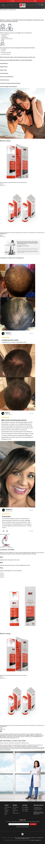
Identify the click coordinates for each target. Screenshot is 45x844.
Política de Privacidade (27, 840)
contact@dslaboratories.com (38, 809)
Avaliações (7, 810)
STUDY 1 (2, 573)
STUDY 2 (2, 574)
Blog (13, 811)
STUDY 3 (2, 575)
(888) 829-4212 (38, 807)
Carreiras (14, 808)
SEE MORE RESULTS (5, 534)
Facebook (26, 807)
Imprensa (6, 811)
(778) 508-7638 (39, 808)
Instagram (26, 809)
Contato (6, 813)
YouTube (26, 811)
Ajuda (6, 814)
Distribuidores (15, 810)
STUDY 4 (2, 577)
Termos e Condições (18, 840)
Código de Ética (16, 813)
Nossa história (15, 807)
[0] (42, 5)
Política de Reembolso (9, 840)
